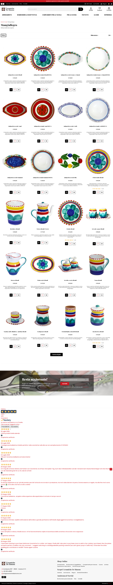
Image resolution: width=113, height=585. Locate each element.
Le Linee (96, 15)
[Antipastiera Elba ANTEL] (70, 161)
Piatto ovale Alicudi (42, 280)
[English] (111, 4)
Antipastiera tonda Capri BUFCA (42, 126)
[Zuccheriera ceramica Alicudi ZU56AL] (98, 315)
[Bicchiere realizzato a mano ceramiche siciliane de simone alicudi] (15, 213)
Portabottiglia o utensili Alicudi (70, 331)
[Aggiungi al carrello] (11, 89)
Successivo (14, 427)
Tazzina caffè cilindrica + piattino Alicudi (15, 331)
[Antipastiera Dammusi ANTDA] (15, 161)
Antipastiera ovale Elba (70, 177)
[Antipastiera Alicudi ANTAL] (15, 59)
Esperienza (108, 15)
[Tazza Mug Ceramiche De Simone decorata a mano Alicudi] (98, 264)
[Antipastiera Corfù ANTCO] (70, 110)
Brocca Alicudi (15, 280)
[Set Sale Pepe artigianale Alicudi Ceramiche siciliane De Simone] (98, 213)
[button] (24, 1)
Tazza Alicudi (98, 280)
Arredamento (7, 15)
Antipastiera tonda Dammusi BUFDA (42, 177)
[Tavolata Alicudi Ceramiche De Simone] (15, 264)
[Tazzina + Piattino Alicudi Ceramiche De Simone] (15, 315)
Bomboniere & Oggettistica (27, 15)
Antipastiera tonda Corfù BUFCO (98, 126)
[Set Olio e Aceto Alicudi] (70, 264)
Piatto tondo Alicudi (98, 177)
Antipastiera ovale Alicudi (15, 75)
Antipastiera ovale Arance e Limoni (70, 75)
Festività (85, 15)
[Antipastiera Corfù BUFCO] (98, 110)
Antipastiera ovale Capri (15, 126)
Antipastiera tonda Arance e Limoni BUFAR (98, 75)
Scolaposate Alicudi (42, 331)
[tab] (7, 15)
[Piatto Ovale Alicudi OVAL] (43, 264)
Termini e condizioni (17, 583)
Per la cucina (72, 15)
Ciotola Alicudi (70, 229)
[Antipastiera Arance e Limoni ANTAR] (70, 59)
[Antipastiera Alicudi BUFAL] (43, 59)
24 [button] (109, 35)
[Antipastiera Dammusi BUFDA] (43, 161)
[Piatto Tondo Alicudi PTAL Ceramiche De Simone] (98, 161)
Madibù (109, 583)
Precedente (5, 427)
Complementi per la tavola (51, 15)
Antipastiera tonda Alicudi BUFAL (43, 75)
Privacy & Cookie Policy (7, 583)
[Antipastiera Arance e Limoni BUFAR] (98, 59)
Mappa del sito (32, 583)
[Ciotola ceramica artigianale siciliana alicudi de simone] (70, 213)
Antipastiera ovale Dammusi (15, 177)
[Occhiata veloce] (18, 89)
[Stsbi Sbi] (1, 4)
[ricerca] (80, 9)
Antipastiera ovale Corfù (70, 126)
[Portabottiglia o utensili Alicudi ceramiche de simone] (70, 315)
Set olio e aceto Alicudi (70, 280)
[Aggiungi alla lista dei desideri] (14, 89)
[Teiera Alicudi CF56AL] (43, 213)
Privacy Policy (86, 387)
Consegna (25, 583)
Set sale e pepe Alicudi (98, 229)
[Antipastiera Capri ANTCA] (15, 110)
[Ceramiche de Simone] (8, 9)
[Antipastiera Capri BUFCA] (43, 110)
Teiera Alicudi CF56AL (43, 229)
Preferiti (99, 10)
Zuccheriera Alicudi (98, 331)
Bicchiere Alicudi (15, 229)
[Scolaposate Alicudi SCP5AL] (43, 315)
